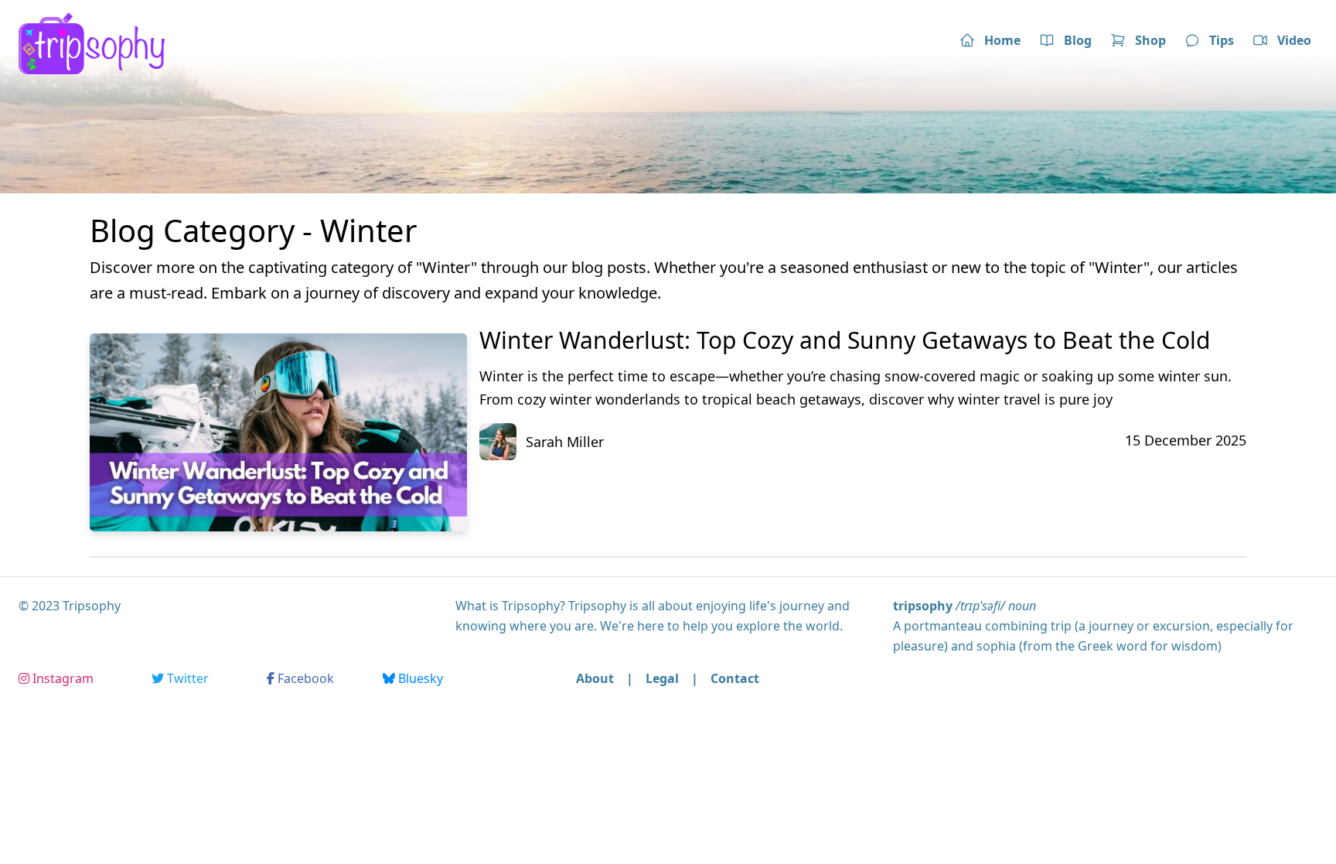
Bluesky (419, 678)
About (595, 678)
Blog (1078, 40)
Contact (735, 678)
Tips (1221, 40)
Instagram (61, 678)
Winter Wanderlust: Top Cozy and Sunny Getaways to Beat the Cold (844, 340)
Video (1294, 40)
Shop (1150, 40)
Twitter (186, 678)
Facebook (304, 678)
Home (1002, 40)
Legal (662, 678)
